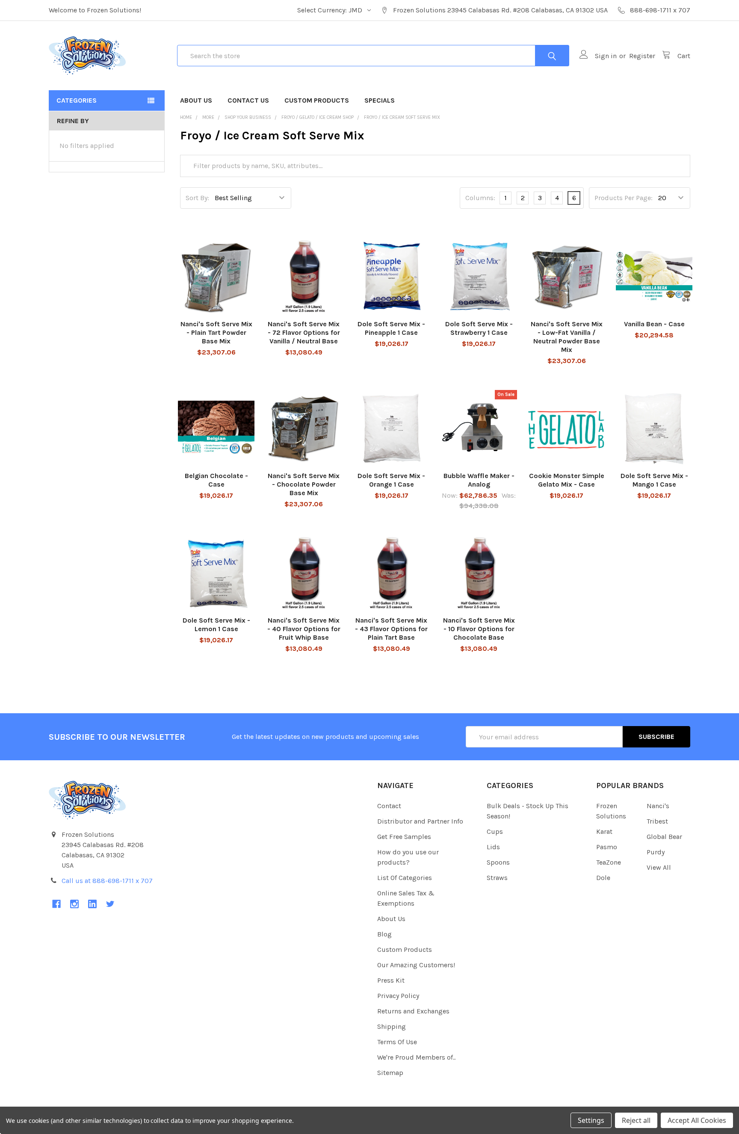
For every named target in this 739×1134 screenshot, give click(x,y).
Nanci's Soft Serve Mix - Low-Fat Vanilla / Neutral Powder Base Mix (567, 337)
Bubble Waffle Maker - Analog (478, 480)
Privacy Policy (398, 996)
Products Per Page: (623, 198)
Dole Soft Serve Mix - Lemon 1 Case (216, 624)
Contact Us (248, 100)
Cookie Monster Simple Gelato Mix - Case (566, 480)
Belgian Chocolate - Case (216, 480)
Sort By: (197, 198)
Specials (379, 100)
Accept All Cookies (697, 1120)
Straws (497, 878)
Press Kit (391, 980)
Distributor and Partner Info (420, 821)
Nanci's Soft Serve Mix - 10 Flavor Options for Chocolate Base (479, 628)
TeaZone (608, 862)
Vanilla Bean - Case (654, 324)
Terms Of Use (397, 1042)
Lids (493, 847)
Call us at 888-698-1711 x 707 (107, 881)
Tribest (657, 821)
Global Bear (664, 837)
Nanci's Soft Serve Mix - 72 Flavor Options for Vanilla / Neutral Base (304, 332)
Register (642, 56)
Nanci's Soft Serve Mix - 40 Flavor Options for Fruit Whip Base (303, 628)
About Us (196, 100)
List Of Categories (404, 878)
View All (659, 867)
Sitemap (390, 1073)
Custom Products (316, 100)
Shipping (391, 1026)
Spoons (498, 862)
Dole (603, 878)
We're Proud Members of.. (416, 1057)
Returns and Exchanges (413, 1011)
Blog (384, 934)
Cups (495, 831)
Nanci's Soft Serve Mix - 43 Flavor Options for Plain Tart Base (391, 628)
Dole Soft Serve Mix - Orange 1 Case (391, 480)
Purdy (656, 852)
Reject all (636, 1120)
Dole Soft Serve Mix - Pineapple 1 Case (391, 328)
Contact (389, 806)
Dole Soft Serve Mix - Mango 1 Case (654, 480)
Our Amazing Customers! (416, 965)
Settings (591, 1120)
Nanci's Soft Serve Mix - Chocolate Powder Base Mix (304, 484)
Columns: (480, 198)
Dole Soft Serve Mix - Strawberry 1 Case (479, 328)
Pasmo (606, 847)
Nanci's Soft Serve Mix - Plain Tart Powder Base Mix (216, 332)
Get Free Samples (404, 837)
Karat (604, 831)
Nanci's (658, 806)
